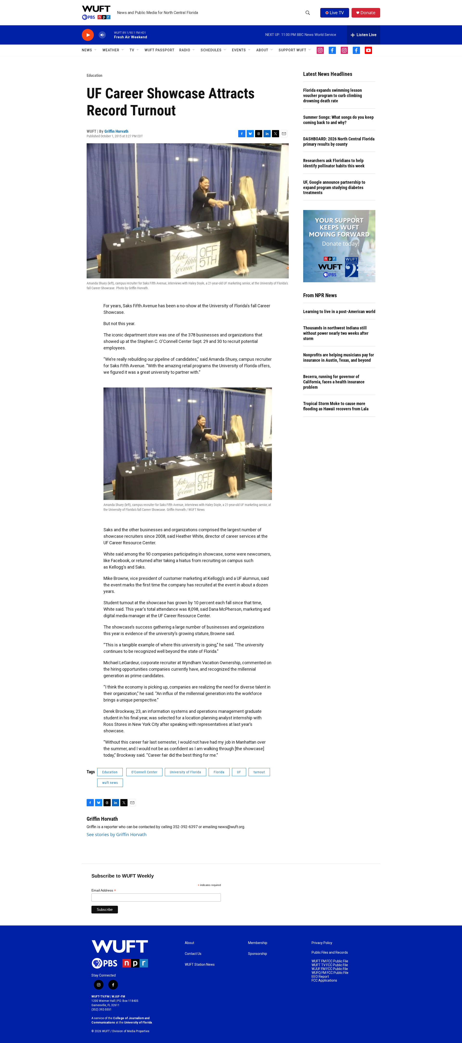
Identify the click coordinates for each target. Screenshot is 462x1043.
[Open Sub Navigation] (96, 50)
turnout (259, 772)
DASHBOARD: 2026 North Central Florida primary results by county (338, 141)
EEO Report (320, 976)
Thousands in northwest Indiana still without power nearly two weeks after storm (335, 333)
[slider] (110, 34)
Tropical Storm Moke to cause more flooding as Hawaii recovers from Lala (335, 406)
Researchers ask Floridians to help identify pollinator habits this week (334, 163)
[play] (88, 35)
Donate (367, 12)
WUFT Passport (159, 50)
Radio (184, 50)
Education (94, 75)
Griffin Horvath (116, 131)
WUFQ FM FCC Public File (330, 973)
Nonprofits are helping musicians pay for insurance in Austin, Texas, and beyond (338, 357)
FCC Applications (324, 980)
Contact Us (193, 954)
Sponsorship (257, 954)
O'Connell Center (144, 772)
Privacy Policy (322, 943)
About (189, 943)
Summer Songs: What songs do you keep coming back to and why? (338, 120)
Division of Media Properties (130, 1031)
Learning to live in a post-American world (339, 311)
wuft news (110, 783)
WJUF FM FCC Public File (330, 969)
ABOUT (262, 50)
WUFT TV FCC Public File (330, 965)
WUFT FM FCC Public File (330, 961)
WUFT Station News (200, 964)
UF (239, 772)
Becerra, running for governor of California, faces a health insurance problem (334, 382)
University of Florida (185, 772)
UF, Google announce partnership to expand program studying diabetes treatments (334, 187)
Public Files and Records (330, 952)
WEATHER (111, 50)
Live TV (337, 12)
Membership (257, 943)
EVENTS (239, 50)
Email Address (103, 890)
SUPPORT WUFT (292, 50)
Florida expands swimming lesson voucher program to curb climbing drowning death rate (332, 95)
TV (132, 50)
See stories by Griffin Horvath (117, 834)
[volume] (102, 35)
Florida (219, 772)
